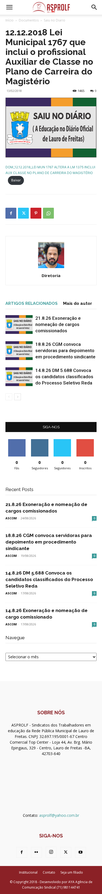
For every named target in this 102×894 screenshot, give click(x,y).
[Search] (94, 7)
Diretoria (51, 275)
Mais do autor (77, 303)
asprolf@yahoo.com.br (59, 815)
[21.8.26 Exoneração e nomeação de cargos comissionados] (19, 324)
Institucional (28, 872)
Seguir (39, 441)
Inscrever (85, 441)
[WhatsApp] (48, 213)
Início (9, 20)
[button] (9, 7)
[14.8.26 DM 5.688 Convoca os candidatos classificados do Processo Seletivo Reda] (19, 376)
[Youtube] (80, 852)
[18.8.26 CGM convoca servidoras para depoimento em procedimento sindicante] (19, 350)
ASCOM (11, 518)
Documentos (29, 20)
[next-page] (17, 396)
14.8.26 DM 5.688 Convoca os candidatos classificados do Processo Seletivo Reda (64, 377)
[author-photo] (51, 268)
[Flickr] (36, 852)
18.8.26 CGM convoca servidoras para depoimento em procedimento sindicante (65, 350)
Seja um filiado (71, 872)
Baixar (16, 180)
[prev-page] (8, 396)
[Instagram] (51, 852)
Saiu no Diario (54, 20)
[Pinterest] (35, 213)
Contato (49, 872)
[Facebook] (10, 213)
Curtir (17, 441)
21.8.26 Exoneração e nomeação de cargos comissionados (58, 324)
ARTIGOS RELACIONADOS (31, 303)
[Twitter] (23, 213)
